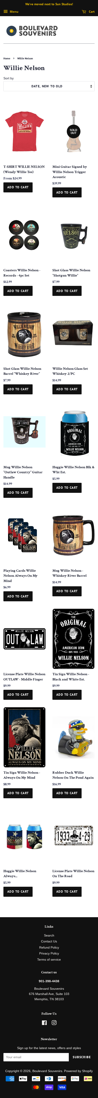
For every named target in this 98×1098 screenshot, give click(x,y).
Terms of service (49, 959)
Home (6, 58)
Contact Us (49, 941)
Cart (91, 12)
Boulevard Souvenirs (47, 1071)
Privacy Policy (49, 953)
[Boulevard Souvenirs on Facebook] (44, 1023)
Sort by (8, 78)
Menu (13, 11)
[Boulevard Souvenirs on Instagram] (54, 1023)
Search (49, 935)
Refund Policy (49, 947)
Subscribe (82, 1057)
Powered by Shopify (78, 1071)
